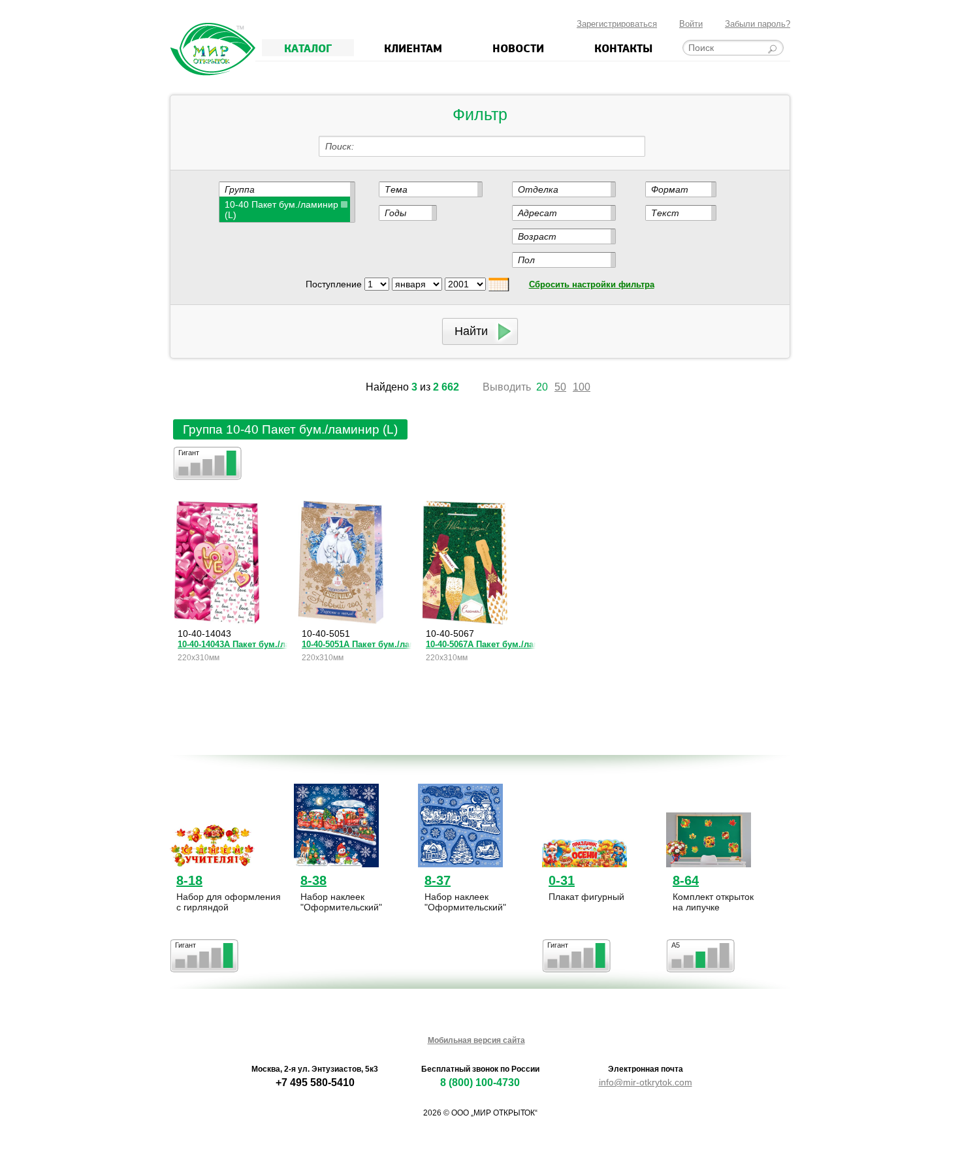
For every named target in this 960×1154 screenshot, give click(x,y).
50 (560, 387)
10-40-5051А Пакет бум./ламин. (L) (356, 644)
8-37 (437, 880)
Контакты (623, 47)
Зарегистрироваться (617, 24)
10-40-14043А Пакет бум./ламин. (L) (232, 644)
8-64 (686, 880)
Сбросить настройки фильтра (591, 284)
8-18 (189, 880)
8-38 (313, 880)
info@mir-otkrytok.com (645, 1082)
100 (581, 387)
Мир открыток (212, 49)
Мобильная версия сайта (476, 1040)
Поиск (338, 146)
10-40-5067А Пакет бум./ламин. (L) (481, 644)
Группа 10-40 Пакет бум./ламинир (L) (290, 429)
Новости (518, 47)
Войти (691, 24)
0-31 (562, 880)
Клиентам (413, 47)
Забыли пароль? (757, 24)
